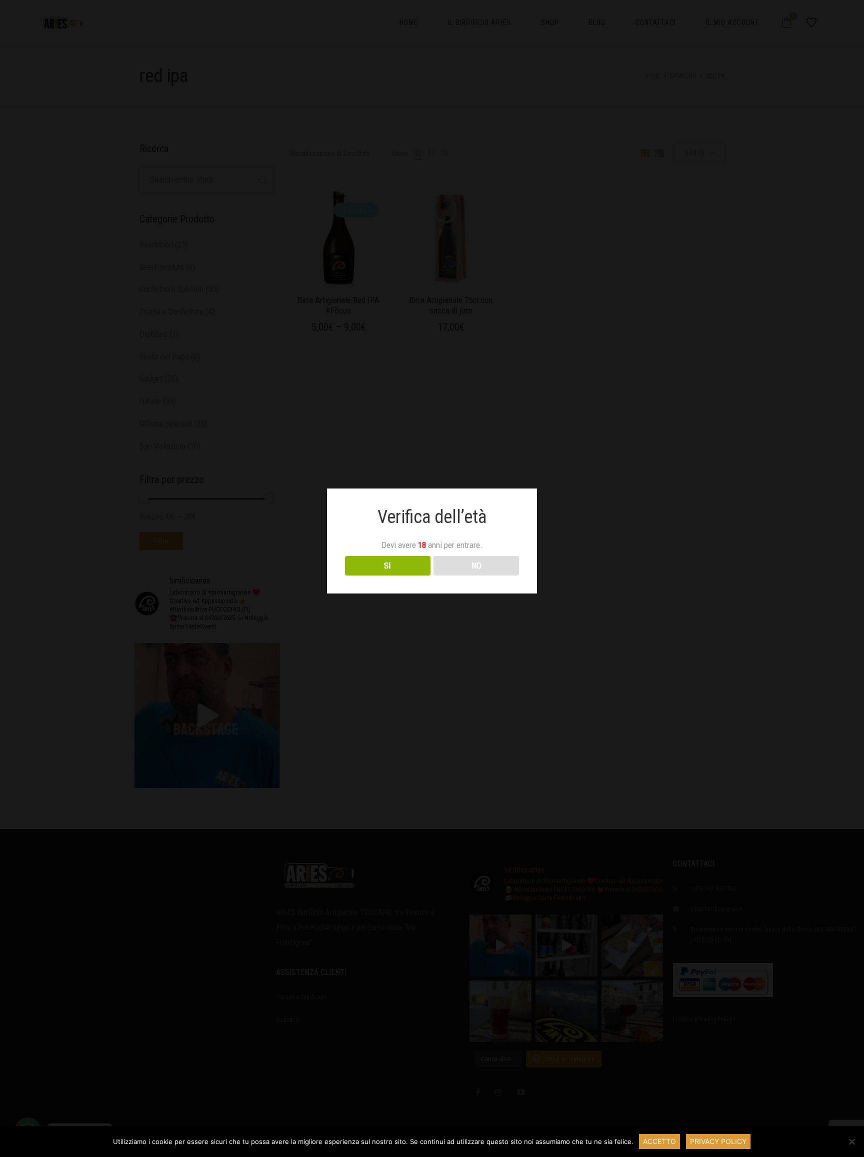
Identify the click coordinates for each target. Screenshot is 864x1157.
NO (477, 565)
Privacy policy (718, 1141)
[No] (851, 1141)
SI (387, 565)
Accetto (659, 1141)
